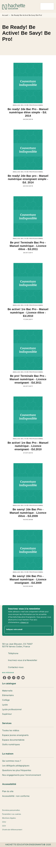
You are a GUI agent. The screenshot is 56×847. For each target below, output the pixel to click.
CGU (4, 822)
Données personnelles (11, 810)
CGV (4, 826)
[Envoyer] (48, 629)
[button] (28, 46)
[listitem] (4, 677)
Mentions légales (9, 818)
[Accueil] (13, 6)
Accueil (5, 15)
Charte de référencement (12, 830)
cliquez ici (24, 622)
